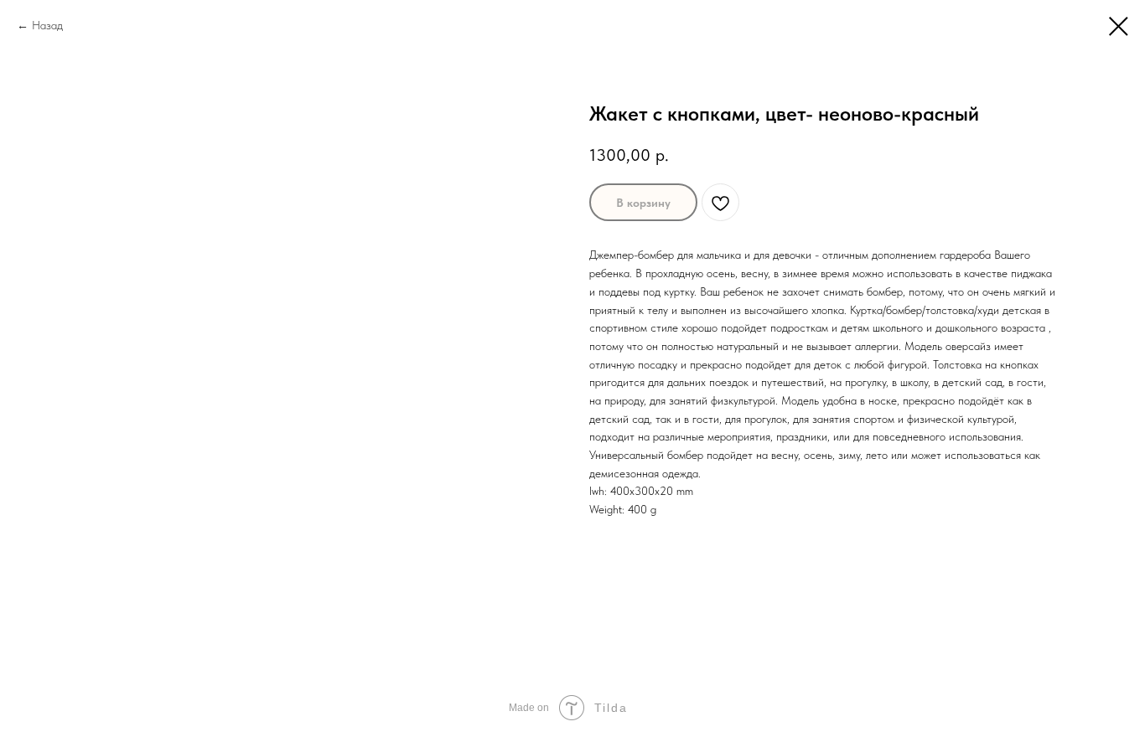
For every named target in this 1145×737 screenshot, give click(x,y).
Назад (47, 25)
